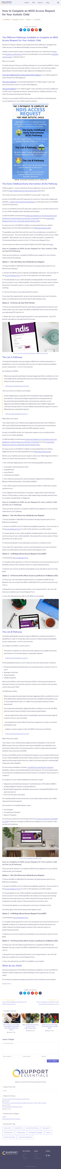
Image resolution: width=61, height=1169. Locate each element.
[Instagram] (46, 1155)
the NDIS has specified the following (40, 767)
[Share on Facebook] (20, 29)
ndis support (8, 983)
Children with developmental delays (22, 202)
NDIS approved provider (42, 228)
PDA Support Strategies (35, 1132)
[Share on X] (24, 29)
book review (7, 1128)
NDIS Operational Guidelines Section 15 (16, 658)
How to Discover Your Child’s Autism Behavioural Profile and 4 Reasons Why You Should (11, 1027)
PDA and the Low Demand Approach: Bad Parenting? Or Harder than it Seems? (24, 1103)
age (55, 51)
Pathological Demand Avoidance (11, 1119)
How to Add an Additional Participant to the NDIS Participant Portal (32, 353)
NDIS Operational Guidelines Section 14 (16, 414)
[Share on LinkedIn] (28, 29)
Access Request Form (12, 275)
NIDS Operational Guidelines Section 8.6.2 (17, 734)
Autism (27, 2)
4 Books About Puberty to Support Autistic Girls (15, 1099)
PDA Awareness (8, 1132)
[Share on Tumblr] (40, 29)
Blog (47, 2)
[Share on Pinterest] (32, 29)
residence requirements (13, 54)
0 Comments (37, 19)
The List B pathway (9, 89)
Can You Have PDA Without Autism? (12, 1107)
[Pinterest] (49, 1155)
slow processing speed (25, 1137)
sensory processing (9, 1137)
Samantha (6, 19)
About (40, 2)
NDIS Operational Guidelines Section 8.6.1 (17, 386)
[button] (58, 2)
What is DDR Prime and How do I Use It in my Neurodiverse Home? (30, 1026)
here (51, 244)
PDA (33, 2)
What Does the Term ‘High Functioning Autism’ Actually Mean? (50, 1026)
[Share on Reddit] (36, 29)
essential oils (18, 1128)
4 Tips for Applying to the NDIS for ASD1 (33, 858)
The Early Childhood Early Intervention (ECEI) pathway (21, 75)
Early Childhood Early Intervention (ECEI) (23, 191)
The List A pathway (9, 82)
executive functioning (32, 1128)
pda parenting (21, 1132)
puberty (48, 1132)
